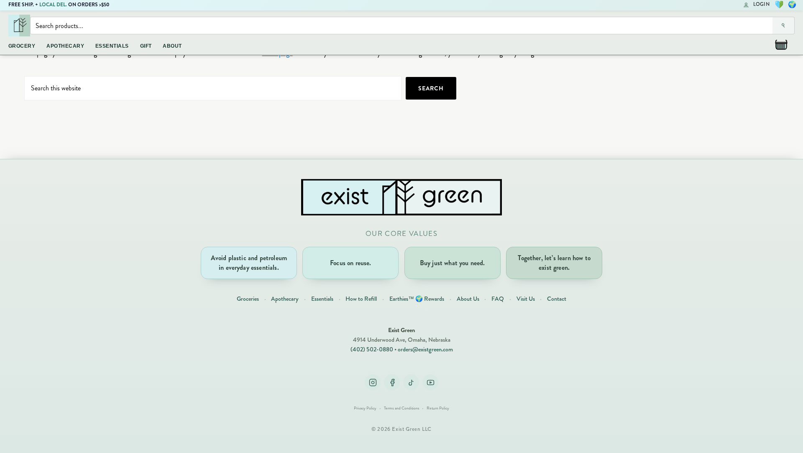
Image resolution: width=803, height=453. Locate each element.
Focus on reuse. (350, 263)
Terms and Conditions (401, 408)
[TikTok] (411, 382)
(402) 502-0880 (371, 349)
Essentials (322, 298)
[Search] (783, 25)
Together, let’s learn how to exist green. (554, 262)
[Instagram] (373, 382)
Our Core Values (401, 233)
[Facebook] (392, 382)
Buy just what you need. (452, 263)
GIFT (146, 46)
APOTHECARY (65, 46)
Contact (556, 298)
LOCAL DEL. (53, 4)
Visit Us (526, 298)
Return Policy (438, 408)
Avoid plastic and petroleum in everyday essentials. (249, 262)
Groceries (248, 298)
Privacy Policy (365, 408)
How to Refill (361, 298)
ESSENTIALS (112, 46)
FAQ (497, 298)
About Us (468, 298)
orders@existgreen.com (425, 349)
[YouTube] (430, 382)
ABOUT (172, 46)
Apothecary (285, 298)
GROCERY (21, 46)
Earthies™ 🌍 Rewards (416, 298)
